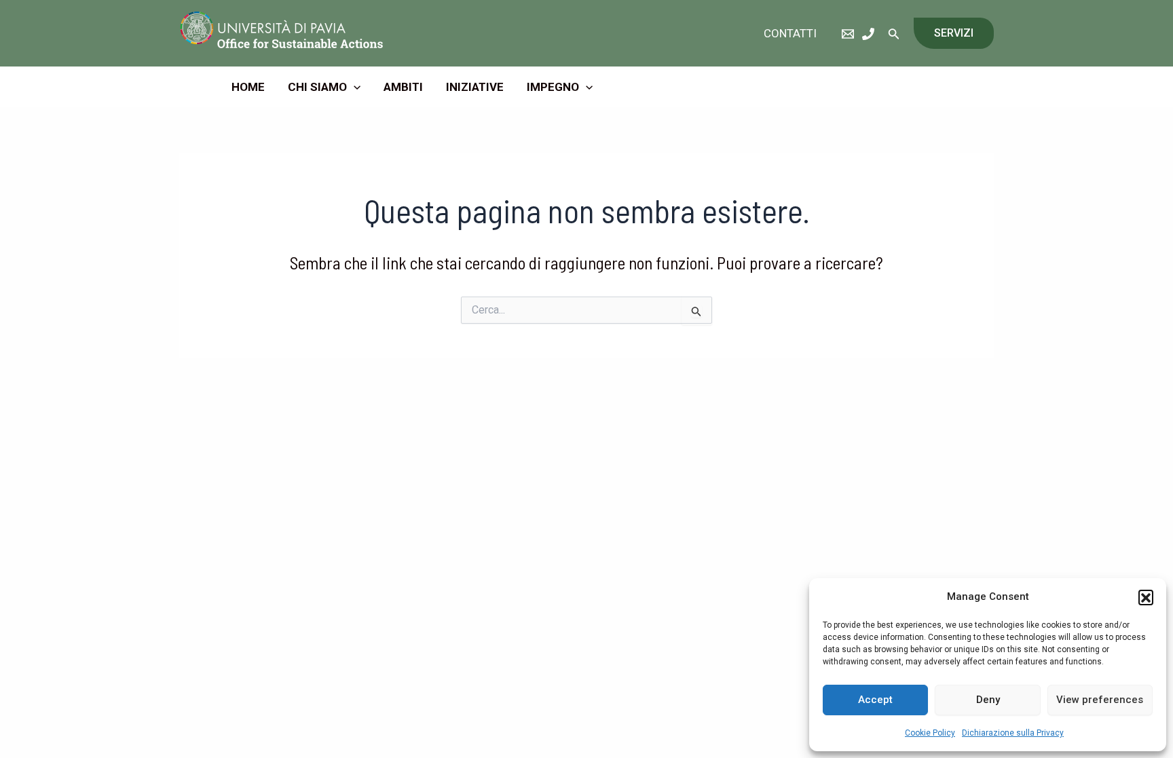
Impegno (553, 87)
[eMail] (848, 34)
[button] (1146, 597)
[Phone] (868, 34)
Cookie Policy (930, 733)
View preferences (1099, 700)
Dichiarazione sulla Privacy (1013, 733)
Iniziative (475, 87)
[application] (353, 87)
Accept (875, 700)
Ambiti (403, 87)
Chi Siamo (317, 87)
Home (248, 87)
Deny (988, 700)
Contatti (790, 33)
